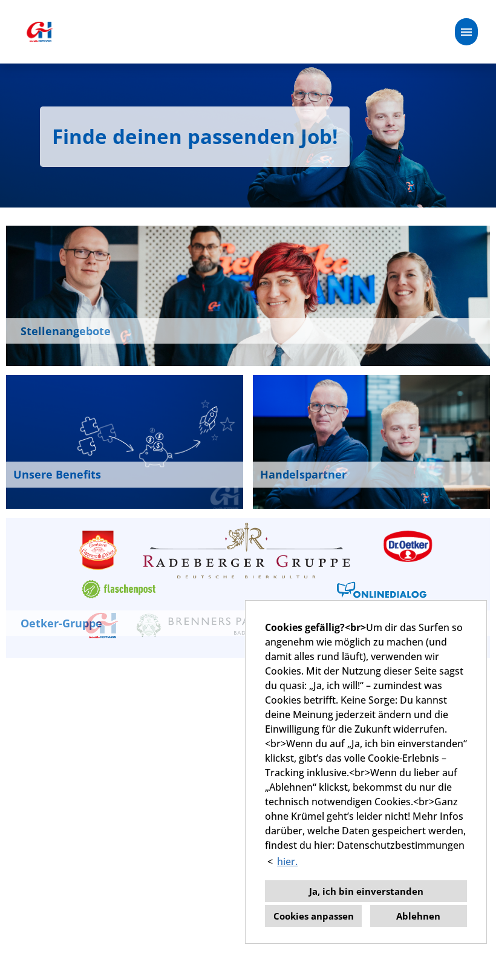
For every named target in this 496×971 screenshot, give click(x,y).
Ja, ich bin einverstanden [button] (366, 891)
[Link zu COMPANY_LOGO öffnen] (39, 32)
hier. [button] (287, 861)
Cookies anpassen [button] (313, 916)
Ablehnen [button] (418, 916)
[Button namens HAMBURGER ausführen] (466, 31)
